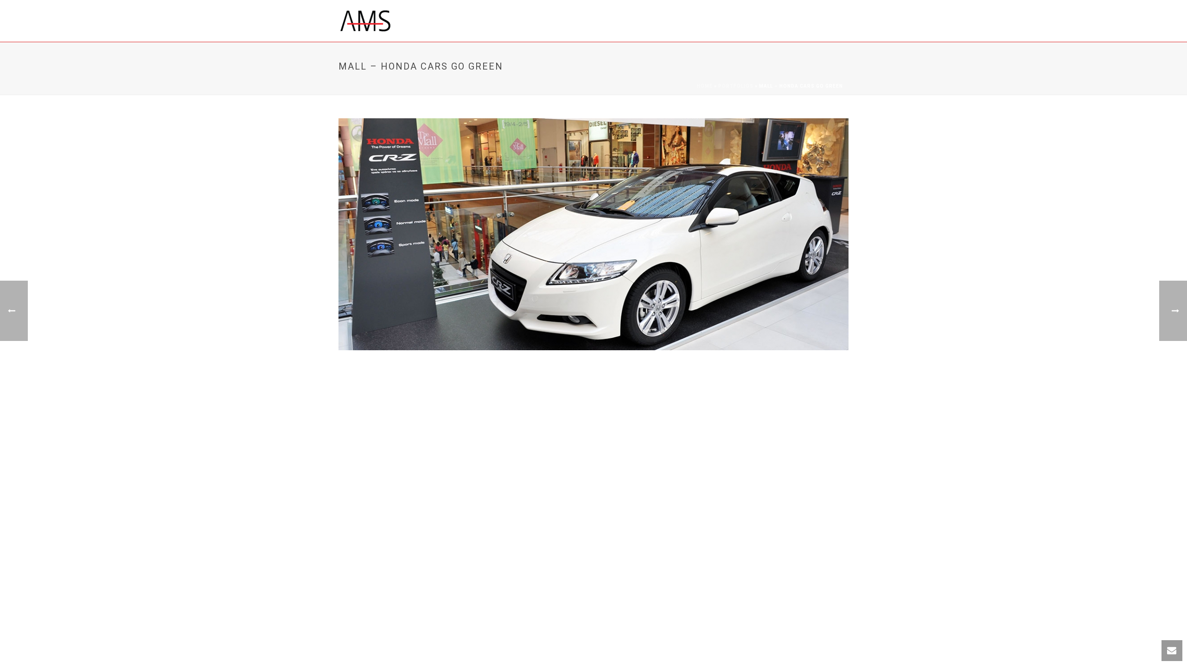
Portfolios (735, 86)
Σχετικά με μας (537, 22)
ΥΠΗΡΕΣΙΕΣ (594, 22)
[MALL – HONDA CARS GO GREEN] (593, 234)
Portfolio (643, 22)
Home (705, 86)
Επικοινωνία (693, 22)
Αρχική (486, 22)
